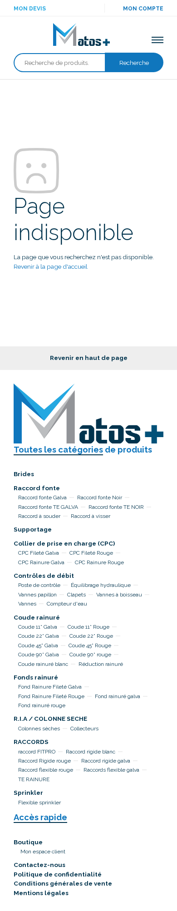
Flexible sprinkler (39, 802)
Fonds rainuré (36, 677)
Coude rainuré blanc (43, 664)
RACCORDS (31, 741)
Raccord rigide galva (105, 761)
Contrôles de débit (44, 575)
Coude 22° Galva (38, 636)
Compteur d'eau (67, 604)
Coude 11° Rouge (88, 627)
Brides (24, 474)
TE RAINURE (33, 779)
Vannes (27, 604)
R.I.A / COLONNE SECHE (50, 718)
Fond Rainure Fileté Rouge (51, 696)
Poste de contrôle (39, 585)
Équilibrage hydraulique (101, 585)
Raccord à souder (39, 516)
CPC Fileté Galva (38, 553)
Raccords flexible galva (111, 770)
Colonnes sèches (39, 728)
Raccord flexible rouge (45, 770)
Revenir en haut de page (89, 357)
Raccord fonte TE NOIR (116, 507)
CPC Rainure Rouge (99, 562)
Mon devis (30, 8)
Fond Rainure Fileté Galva (50, 687)
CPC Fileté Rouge (91, 553)
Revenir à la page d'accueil (51, 266)
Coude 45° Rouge (90, 645)
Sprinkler (28, 792)
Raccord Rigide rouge (44, 761)
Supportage (33, 529)
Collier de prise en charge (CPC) (64, 543)
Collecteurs (84, 728)
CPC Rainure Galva (41, 562)
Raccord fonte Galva (42, 497)
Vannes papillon (37, 594)
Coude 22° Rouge (91, 636)
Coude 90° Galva (38, 654)
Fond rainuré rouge (41, 705)
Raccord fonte (37, 488)
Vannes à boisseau (119, 594)
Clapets (76, 594)
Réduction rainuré (101, 664)
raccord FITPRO (36, 751)
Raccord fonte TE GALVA (48, 507)
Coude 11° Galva (37, 627)
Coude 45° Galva (38, 645)
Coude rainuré (37, 617)
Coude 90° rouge (90, 654)
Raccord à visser (90, 516)
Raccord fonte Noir (99, 497)
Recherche (134, 62)
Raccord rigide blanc (90, 751)
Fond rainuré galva (117, 696)
